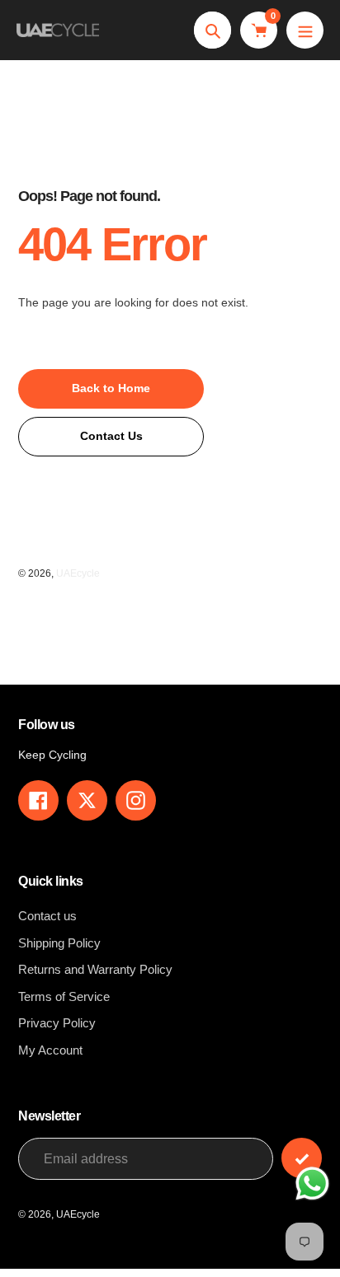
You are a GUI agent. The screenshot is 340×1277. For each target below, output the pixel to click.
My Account (50, 1050)
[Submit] (301, 1158)
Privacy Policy (57, 1023)
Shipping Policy (59, 943)
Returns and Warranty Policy (95, 969)
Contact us (47, 916)
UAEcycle (78, 573)
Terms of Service (64, 996)
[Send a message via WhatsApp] (312, 1183)
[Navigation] (304, 30)
